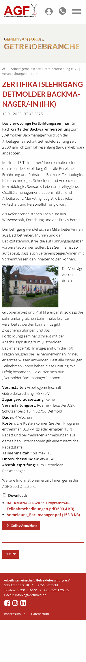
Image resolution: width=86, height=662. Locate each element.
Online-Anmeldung (23, 525)
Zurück (11, 554)
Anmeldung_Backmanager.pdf (43, 514)
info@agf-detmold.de (30, 595)
